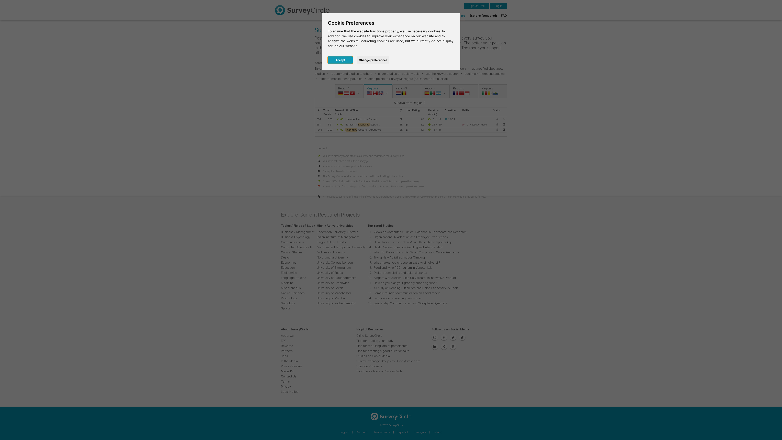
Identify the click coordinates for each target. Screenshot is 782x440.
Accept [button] (340, 60)
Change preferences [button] (373, 60)
